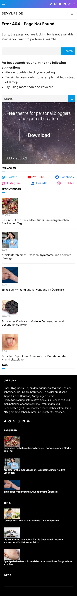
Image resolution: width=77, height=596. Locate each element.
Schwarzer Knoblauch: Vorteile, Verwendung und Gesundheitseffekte (33, 323)
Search (68, 51)
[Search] (71, 98)
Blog (4, 250)
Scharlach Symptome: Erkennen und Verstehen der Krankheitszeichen (34, 358)
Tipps (7, 502)
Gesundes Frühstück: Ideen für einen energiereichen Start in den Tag (35, 222)
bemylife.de (12, 13)
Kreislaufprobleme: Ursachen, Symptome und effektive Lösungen (36, 256)
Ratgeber (7, 316)
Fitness (6, 215)
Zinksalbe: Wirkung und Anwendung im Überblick (33, 289)
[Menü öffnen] (4, 4)
